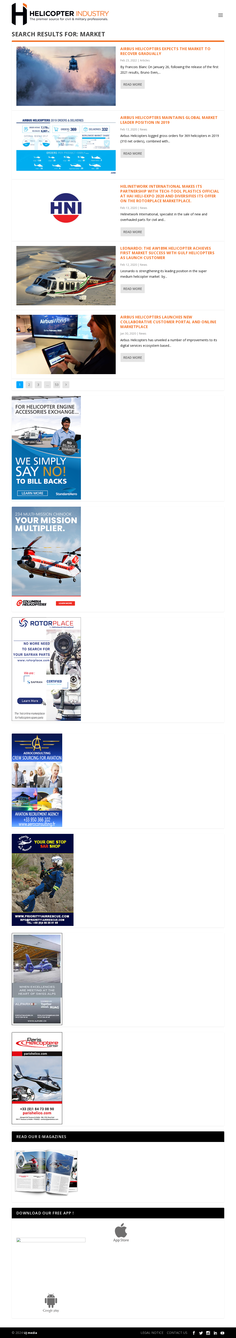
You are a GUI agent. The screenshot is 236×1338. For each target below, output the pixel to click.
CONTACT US (177, 1332)
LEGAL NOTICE (152, 1332)
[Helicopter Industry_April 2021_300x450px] (46, 609)
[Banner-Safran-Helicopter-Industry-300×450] (46, 719)
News (143, 129)
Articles (145, 60)
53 (57, 384)
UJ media (30, 1333)
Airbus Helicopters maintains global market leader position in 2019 (169, 120)
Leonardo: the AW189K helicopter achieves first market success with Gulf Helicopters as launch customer (167, 253)
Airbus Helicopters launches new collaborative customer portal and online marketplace (168, 322)
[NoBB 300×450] (46, 498)
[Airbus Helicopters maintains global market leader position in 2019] (66, 145)
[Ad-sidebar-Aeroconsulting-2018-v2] (37, 826)
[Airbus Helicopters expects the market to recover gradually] (66, 76)
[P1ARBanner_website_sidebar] (43, 924)
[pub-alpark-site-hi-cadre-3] (37, 1024)
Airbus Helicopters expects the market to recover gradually (165, 51)
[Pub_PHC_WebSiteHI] (37, 1123)
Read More (132, 84)
